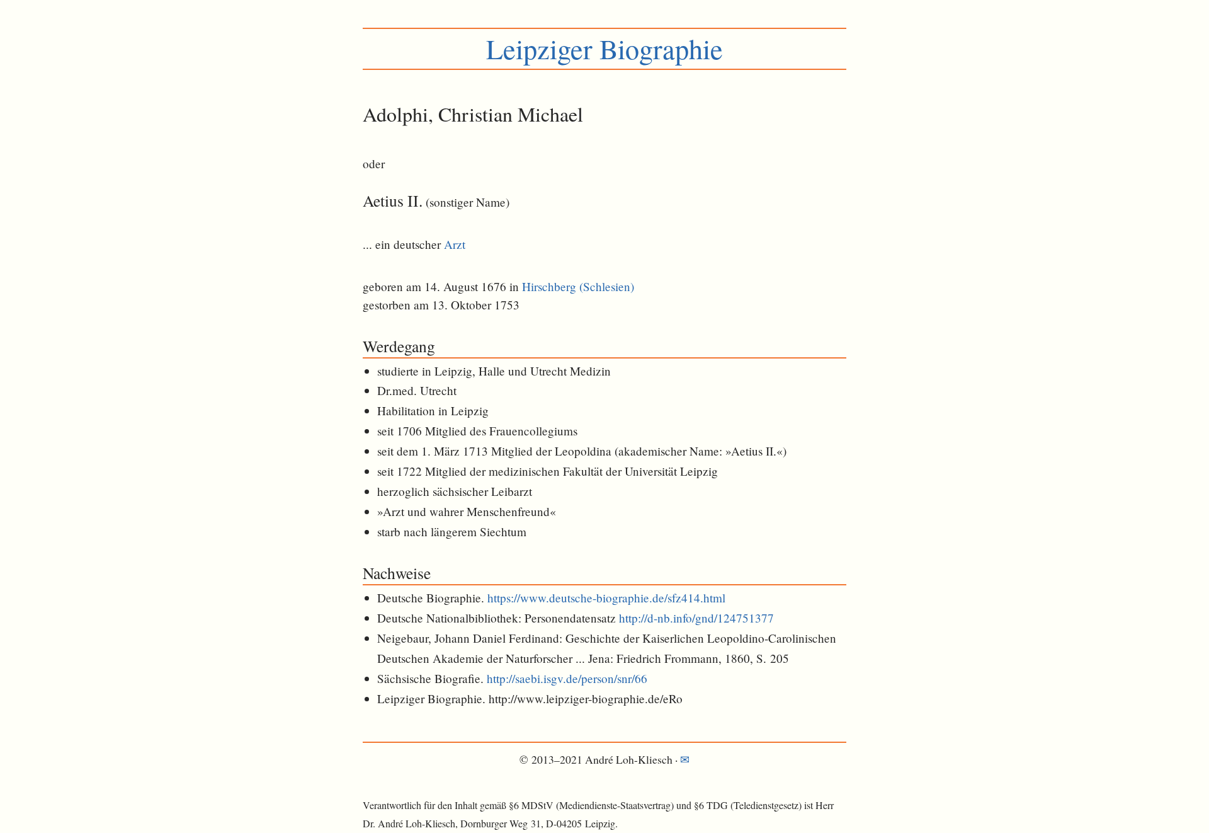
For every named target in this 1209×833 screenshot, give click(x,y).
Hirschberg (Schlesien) (578, 286)
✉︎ (685, 759)
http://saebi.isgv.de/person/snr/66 (567, 678)
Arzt (454, 244)
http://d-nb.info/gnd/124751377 (696, 618)
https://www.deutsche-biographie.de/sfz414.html (606, 598)
